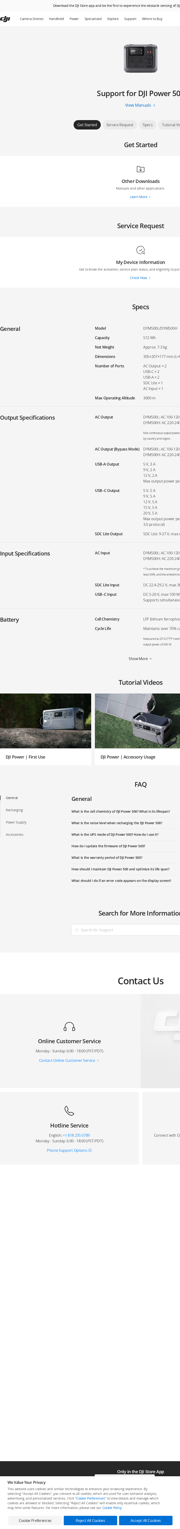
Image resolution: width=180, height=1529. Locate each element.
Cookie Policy (112, 1507)
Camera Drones (31, 18)
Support (130, 18)
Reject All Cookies (90, 1520)
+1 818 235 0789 (76, 1135)
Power (74, 18)
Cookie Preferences (90, 1498)
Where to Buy (152, 18)
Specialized (93, 18)
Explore (113, 18)
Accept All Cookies (146, 1520)
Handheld (56, 18)
